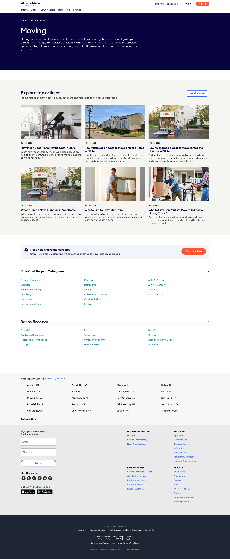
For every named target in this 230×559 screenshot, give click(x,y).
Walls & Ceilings (156, 280)
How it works (180, 472)
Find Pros (131, 435)
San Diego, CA (35, 410)
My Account (179, 435)
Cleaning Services (30, 280)
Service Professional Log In (139, 472)
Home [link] (23, 20)
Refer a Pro (179, 448)
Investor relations (182, 489)
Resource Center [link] (37, 20)
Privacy (99, 538)
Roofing (88, 280)
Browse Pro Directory (137, 440)
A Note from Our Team (184, 457)
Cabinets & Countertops (97, 294)
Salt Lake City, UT (126, 404)
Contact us (179, 493)
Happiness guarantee (184, 497)
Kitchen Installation (31, 304)
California (107, 538)
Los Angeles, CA (125, 391)
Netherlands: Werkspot (132, 530)
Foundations (27, 330)
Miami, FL (166, 391)
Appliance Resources (32, 335)
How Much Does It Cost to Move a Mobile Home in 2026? (114, 149)
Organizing (90, 335)
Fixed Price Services (136, 444)
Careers (177, 480)
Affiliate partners (181, 501)
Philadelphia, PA (35, 404)
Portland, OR (79, 404)
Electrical (26, 285)
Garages (25, 344)
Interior (24, 10)
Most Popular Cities (31, 378)
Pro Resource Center (137, 480)
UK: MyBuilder (150, 530)
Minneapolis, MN (80, 398)
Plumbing (26, 294)
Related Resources (34, 321)
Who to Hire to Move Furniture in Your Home (48, 210)
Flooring (88, 330)
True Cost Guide (181, 440)
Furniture (153, 344)
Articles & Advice (73, 10)
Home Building (92, 344)
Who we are (179, 476)
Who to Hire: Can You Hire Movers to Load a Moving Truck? (176, 211)
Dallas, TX (166, 385)
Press (176, 484)
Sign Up (203, 3)
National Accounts (135, 489)
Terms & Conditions (131, 543)
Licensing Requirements (185, 461)
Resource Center (181, 444)
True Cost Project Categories (42, 271)
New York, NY (168, 398)
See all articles (197, 93)
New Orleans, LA (126, 398)
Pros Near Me (180, 452)
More (60, 10)
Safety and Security (94, 339)
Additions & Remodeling (34, 339)
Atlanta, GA (33, 385)
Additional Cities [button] (28, 419)
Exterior (34, 10)
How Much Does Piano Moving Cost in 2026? (48, 147)
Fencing (88, 304)
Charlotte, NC (79, 385)
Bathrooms (90, 285)
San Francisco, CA (81, 410)
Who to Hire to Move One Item (104, 210)
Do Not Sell (117, 538)
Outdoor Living (92, 299)
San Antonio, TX (169, 404)
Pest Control (155, 330)
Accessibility (128, 538)
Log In (188, 3)
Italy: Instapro (115, 530)
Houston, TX (78, 391)
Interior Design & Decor (161, 339)
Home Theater (156, 294)
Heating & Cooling (31, 289)
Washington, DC (170, 410)
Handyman (26, 299)
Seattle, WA (123, 410)
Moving (152, 335)
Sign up (38, 463)
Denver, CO (33, 391)
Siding (87, 289)
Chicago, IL (123, 385)
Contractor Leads (135, 484)
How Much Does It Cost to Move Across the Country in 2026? (176, 149)
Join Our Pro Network (137, 476)
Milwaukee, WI (35, 398)
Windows (153, 289)
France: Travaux (81, 530)
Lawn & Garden (48, 10)
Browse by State (54, 378)
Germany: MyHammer (99, 530)
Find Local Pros (194, 251)
